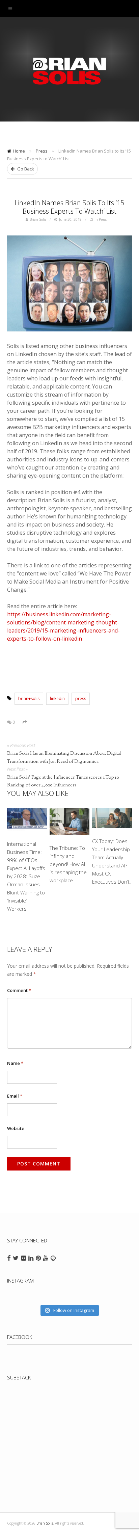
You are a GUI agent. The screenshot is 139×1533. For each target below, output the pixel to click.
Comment (19, 990)
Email (14, 1096)
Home (19, 151)
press (80, 698)
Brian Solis (69, 71)
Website (15, 1128)
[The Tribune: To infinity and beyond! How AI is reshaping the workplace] (70, 822)
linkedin (57, 698)
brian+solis (28, 698)
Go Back (25, 169)
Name (15, 1063)
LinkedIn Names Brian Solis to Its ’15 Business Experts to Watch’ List (69, 207)
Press (42, 151)
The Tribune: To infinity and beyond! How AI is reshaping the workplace (68, 864)
